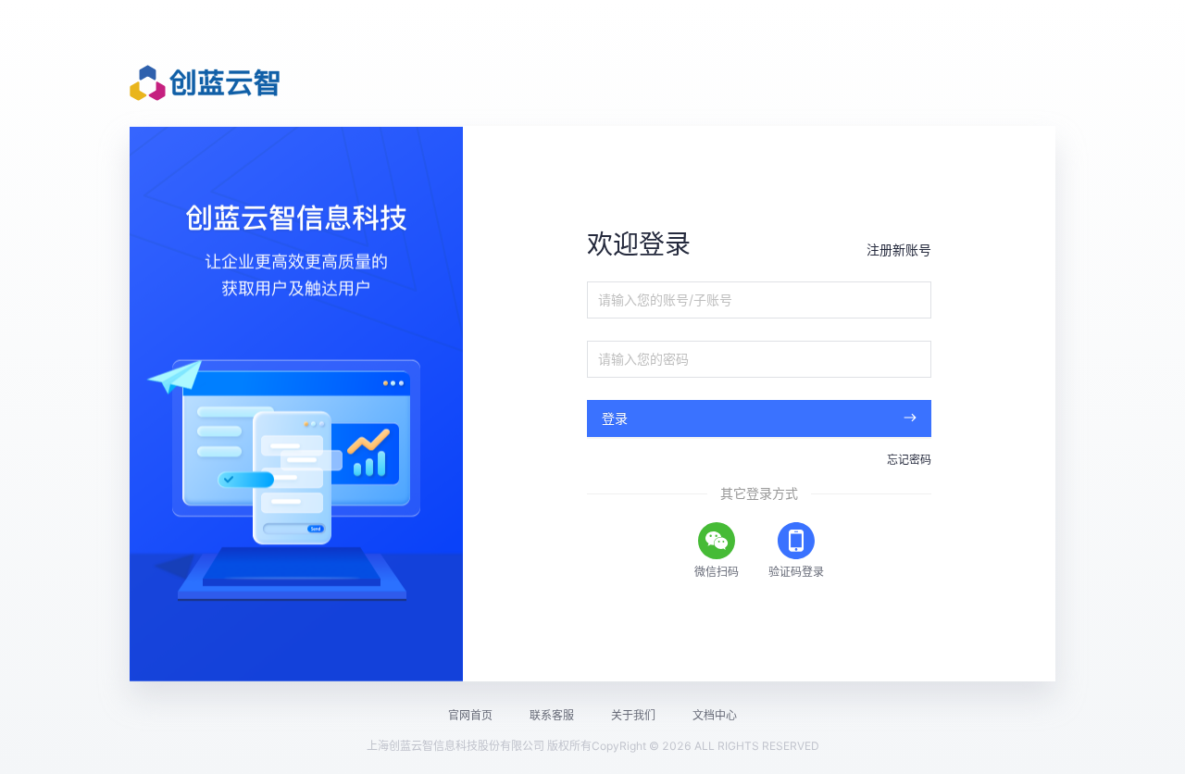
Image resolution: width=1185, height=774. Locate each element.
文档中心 (714, 715)
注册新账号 (899, 249)
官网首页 (470, 715)
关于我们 (633, 715)
